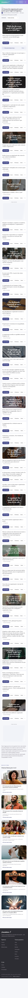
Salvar (21, 42)
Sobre (2, 924)
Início (2, 7)
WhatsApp (17, 42)
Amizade (17, 918)
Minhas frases (4, 906)
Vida (16, 901)
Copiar (11, 42)
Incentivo (17, 915)
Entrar (21, 2)
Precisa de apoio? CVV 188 (6, 935)
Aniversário (17, 908)
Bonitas (16, 906)
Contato (3, 926)
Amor (16, 904)
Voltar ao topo (16, 935)
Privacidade (4, 928)
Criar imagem (5, 42)
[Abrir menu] (25, 2)
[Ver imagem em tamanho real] (14, 28)
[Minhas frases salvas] (17, 2)
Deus (16, 913)
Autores (3, 904)
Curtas (16, 910)
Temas (2, 901)
